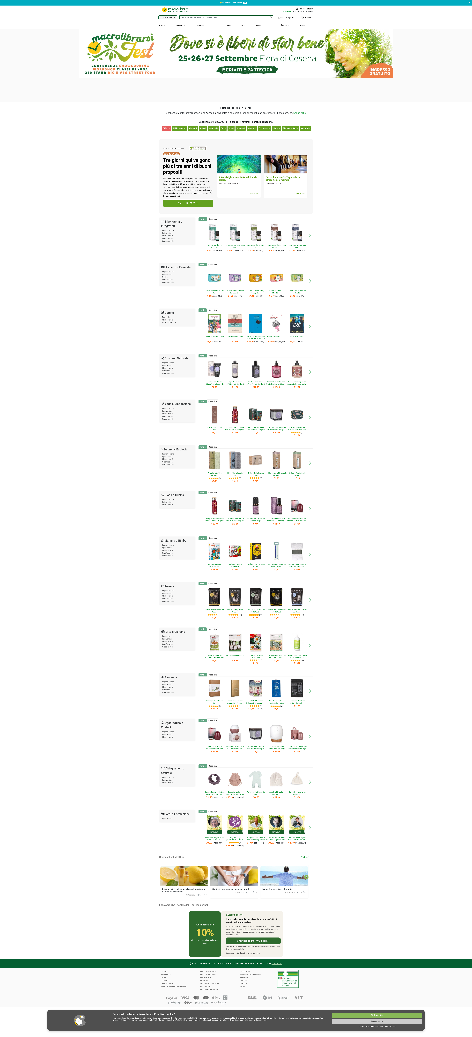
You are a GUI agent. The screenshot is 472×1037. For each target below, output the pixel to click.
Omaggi (302, 25)
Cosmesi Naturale (176, 358)
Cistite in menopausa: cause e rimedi (230, 889)
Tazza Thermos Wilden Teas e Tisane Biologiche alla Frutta (256, 429)
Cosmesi (240, 128)
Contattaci (277, 963)
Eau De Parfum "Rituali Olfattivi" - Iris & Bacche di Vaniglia (256, 384)
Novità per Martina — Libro (214, 336)
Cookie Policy (165, 980)
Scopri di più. (300, 112)
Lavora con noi (245, 971)
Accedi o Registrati (287, 18)
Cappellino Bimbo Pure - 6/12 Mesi (276, 793)
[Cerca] (271, 17)
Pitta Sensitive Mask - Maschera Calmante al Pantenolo (276, 703)
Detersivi (252, 128)
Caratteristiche (168, 241)
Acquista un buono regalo (209, 983)
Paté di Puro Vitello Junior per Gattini (297, 611)
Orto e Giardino (175, 631)
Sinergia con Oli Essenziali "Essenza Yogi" (256, 520)
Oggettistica (307, 128)
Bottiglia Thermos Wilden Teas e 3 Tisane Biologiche (234, 428)
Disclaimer (204, 980)
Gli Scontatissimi (169, 322)
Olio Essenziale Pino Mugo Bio (235, 246)
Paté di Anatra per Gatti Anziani (235, 611)
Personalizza (377, 1021)
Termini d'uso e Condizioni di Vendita (174, 986)
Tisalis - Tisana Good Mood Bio (276, 292)
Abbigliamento (179, 128)
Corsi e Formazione (177, 814)
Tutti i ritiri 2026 (186, 203)
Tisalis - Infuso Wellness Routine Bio (297, 292)
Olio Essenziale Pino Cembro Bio (215, 246)
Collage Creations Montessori (235, 565)
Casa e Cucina (174, 495)
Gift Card (200, 25)
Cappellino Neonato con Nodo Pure (297, 793)
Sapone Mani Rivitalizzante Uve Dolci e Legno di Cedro (276, 383)
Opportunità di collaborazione (250, 974)
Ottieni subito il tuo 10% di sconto (253, 941)
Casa (223, 128)
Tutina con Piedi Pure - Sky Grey (256, 793)
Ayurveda (213, 128)
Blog (243, 25)
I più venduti (167, 233)
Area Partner (244, 977)
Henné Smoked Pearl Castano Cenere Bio (297, 702)
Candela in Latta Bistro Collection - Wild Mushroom (296, 428)
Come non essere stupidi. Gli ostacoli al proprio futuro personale (276, 840)
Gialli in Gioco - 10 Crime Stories (256, 565)
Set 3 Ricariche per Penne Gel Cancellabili (277, 565)
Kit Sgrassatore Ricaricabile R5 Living (277, 474)
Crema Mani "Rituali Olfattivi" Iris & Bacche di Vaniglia (214, 384)
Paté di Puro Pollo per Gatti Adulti (215, 611)
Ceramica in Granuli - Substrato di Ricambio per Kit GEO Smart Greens (214, 657)
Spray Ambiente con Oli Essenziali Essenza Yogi (276, 520)
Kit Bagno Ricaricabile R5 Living (297, 474)
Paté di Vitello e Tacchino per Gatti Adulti (277, 611)
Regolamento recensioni (209, 989)
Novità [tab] (203, 219)
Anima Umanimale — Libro (276, 336)
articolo (307, 18)
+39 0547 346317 (306, 9)
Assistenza (287, 11)
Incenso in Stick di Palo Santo (215, 428)
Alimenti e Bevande (178, 267)
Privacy (163, 977)
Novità (165, 277)
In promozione (168, 230)
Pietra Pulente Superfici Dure (235, 474)
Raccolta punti (205, 986)
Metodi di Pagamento (208, 971)
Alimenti (193, 128)
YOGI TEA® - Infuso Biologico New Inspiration (255, 702)
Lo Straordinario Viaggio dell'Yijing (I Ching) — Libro (255, 337)
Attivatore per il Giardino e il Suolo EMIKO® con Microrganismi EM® (297, 657)
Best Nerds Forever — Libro (297, 337)
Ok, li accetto (377, 1015)
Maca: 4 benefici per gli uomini (277, 889)
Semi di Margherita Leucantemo (256, 656)
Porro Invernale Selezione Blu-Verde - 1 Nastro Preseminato (277, 657)
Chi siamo (228, 25)
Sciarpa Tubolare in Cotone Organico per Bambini (214, 793)
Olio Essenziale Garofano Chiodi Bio (277, 246)
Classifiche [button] (181, 25)
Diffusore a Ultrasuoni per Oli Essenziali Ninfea (235, 747)
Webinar (258, 25)
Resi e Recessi (205, 977)
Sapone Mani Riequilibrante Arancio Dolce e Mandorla (297, 383)
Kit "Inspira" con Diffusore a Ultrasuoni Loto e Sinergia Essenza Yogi (297, 749)
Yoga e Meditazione (178, 404)
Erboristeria (264, 128)
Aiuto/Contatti (166, 974)
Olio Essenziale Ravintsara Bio (256, 246)
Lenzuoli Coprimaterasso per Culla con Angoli (297, 565)
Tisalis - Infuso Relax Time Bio (214, 292)
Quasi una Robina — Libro (235, 336)
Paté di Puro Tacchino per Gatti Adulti (256, 611)
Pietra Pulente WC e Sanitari (214, 474)
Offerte (286, 25)
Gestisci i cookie (167, 983)
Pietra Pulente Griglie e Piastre (256, 474)
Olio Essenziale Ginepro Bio (297, 246)
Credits (242, 986)
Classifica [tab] (212, 219)
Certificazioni (167, 238)
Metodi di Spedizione (207, 974)
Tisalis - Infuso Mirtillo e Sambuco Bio (235, 292)
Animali (203, 128)
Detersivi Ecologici (176, 449)
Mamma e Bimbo (290, 128)
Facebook (243, 983)
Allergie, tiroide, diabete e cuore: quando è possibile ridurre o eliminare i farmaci (255, 840)
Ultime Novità (167, 236)
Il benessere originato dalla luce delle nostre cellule (214, 839)
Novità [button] (162, 25)
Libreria (276, 128)
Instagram (243, 980)
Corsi (231, 128)
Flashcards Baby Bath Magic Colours (214, 565)
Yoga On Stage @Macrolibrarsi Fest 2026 (235, 839)
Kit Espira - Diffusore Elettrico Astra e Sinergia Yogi (276, 749)
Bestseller (166, 317)
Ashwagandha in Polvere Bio (214, 702)
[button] (168, 17)
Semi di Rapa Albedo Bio (235, 655)
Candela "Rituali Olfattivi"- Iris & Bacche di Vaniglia (276, 428)
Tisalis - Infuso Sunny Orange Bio (256, 292)
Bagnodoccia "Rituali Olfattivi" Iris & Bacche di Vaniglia (235, 384)
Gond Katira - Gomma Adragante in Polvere (235, 702)
